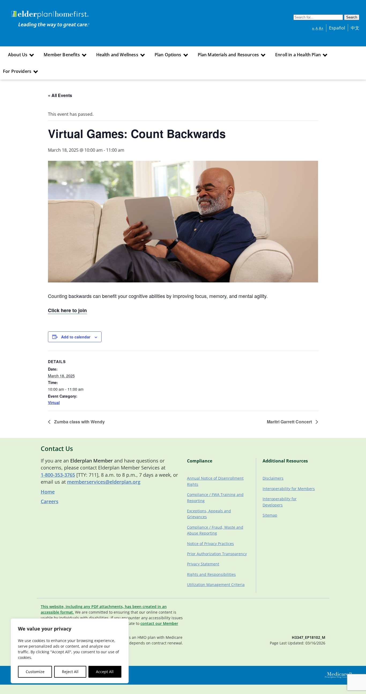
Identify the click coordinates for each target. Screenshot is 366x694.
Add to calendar (75, 336)
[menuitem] (20, 54)
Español (337, 28)
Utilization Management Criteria (216, 584)
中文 (355, 28)
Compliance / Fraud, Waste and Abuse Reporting (215, 530)
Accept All (105, 671)
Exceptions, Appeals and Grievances (209, 513)
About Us (17, 55)
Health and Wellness (117, 55)
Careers (49, 501)
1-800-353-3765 (58, 475)
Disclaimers (273, 478)
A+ (321, 28)
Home (48, 491)
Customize (35, 671)
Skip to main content (24, 11)
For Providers (17, 71)
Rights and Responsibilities (211, 574)
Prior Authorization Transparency (217, 553)
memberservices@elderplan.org (103, 482)
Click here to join (67, 310)
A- (313, 28)
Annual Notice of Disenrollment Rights (215, 481)
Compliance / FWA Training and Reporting (215, 497)
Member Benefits (62, 55)
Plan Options (168, 55)
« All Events (60, 95)
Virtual (54, 402)
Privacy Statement (203, 563)
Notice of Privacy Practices (210, 543)
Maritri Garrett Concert (290, 422)
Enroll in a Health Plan (298, 55)
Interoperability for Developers (280, 501)
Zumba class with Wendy (79, 422)
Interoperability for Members (289, 488)
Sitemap (270, 515)
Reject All (70, 671)
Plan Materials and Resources (228, 55)
